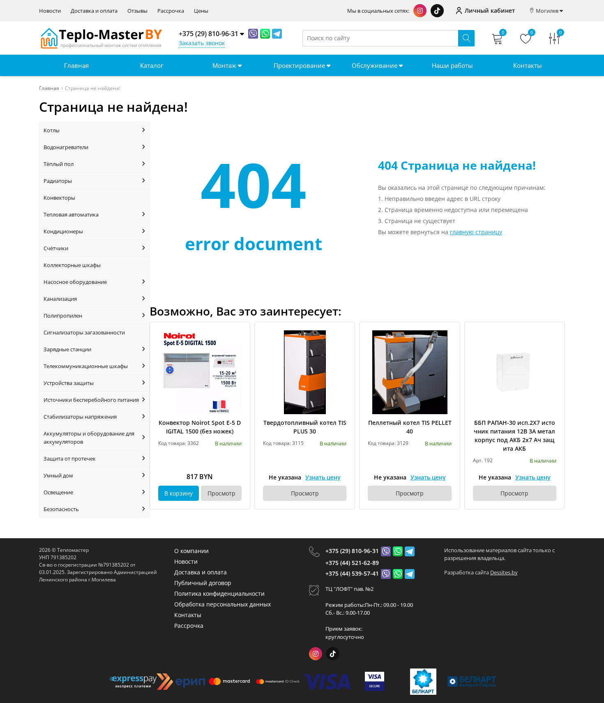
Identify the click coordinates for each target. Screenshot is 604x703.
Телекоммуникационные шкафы (86, 366)
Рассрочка (170, 11)
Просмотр (221, 493)
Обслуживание (375, 65)
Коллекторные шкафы (72, 265)
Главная (76, 65)
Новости (50, 11)
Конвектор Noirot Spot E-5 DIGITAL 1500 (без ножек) (200, 427)
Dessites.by (504, 572)
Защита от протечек (70, 458)
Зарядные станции (67, 349)
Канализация (60, 298)
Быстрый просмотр (200, 372)
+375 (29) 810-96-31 (352, 551)
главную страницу (476, 232)
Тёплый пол (59, 164)
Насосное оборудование (75, 282)
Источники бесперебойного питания (91, 399)
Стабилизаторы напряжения (80, 416)
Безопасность (61, 509)
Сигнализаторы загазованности (84, 332)
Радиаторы (58, 180)
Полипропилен (63, 315)
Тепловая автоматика (71, 214)
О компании (191, 551)
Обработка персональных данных (222, 604)
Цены (201, 11)
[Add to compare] (236, 349)
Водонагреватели (66, 147)
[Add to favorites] (236, 336)
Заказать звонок (202, 43)
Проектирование (300, 65)
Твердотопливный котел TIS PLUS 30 (304, 427)
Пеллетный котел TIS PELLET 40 (409, 427)
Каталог (151, 65)
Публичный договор (202, 583)
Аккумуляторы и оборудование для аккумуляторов (89, 437)
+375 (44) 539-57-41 (352, 573)
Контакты (527, 65)
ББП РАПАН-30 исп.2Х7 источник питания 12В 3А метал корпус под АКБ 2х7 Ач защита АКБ (514, 435)
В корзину (178, 493)
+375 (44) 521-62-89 (352, 563)
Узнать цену (323, 477)
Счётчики (56, 248)
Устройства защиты (69, 383)
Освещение (58, 492)
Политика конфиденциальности (219, 593)
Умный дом (58, 475)
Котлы (52, 130)
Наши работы (452, 65)
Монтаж (225, 65)
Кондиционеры (63, 231)
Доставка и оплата (94, 11)
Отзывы (137, 11)
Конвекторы (59, 197)
